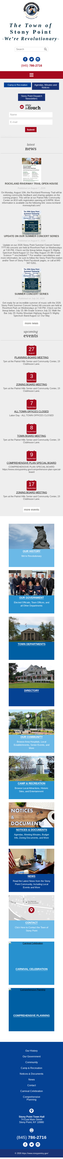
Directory (31, 690)
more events (31, 509)
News (31, 876)
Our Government (31, 597)
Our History (31, 551)
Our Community (31, 737)
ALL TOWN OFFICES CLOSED (31, 411)
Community (31, 1062)
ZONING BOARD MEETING (31, 384)
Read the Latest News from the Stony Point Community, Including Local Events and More (31, 884)
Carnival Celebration (32, 969)
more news (31, 323)
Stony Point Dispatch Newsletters (31, 97)
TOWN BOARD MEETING (31, 436)
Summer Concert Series (31, 294)
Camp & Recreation (17, 85)
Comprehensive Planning (31, 1015)
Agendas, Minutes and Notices (45, 86)
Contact (31, 922)
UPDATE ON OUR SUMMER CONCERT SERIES (31, 236)
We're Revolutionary (31, 556)
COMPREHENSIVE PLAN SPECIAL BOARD (31, 463)
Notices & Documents (31, 829)
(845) (31, 65)
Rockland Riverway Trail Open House (31, 183)
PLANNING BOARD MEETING (31, 357)
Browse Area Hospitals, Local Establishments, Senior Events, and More (31, 744)
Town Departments (31, 644)
